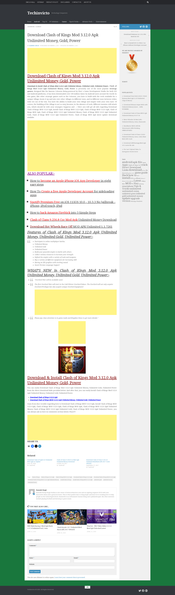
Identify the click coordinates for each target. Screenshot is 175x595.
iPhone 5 (143, 178)
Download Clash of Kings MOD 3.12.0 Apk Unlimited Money (43, 479)
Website (31, 564)
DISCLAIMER (65, 2)
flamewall (125, 173)
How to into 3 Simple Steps (63, 212)
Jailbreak (131, 181)
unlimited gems (129, 194)
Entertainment (101, 22)
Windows (139, 201)
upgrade (135, 198)
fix (147, 170)
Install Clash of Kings (66, 479)
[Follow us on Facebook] (144, 27)
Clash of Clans (133, 165)
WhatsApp (133, 201)
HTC (138, 175)
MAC (123, 184)
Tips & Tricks (73, 22)
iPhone (138, 178)
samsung (141, 184)
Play (136, 183)
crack (144, 164)
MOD (128, 183)
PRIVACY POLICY (52, 2)
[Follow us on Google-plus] (146, 27)
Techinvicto (38, 13)
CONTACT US (76, 2)
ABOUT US (87, 2)
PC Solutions (53, 22)
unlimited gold (98, 479)
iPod (128, 181)
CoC (139, 165)
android (127, 162)
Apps (125, 164)
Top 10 (44, 22)
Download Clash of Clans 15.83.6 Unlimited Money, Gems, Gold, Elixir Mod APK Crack (134, 137)
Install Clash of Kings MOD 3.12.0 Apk (82, 479)
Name (31, 558)
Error (143, 170)
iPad (134, 178)
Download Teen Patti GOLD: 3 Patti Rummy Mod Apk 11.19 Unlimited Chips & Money (134, 98)
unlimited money (107, 479)
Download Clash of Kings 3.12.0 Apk (83, 477)
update (126, 198)
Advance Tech (87, 22)
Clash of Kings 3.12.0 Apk (47, 477)
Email (76, 558)
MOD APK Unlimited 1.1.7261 (71, 226)
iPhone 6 (124, 181)
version (126, 201)
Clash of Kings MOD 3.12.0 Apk (64, 477)
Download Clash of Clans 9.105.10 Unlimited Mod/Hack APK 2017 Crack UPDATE (98, 461)
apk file (137, 162)
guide (144, 172)
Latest (137, 180)
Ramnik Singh (34, 45)
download (135, 169)
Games (64, 22)
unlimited (135, 188)
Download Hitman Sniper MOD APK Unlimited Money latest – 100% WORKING (134, 107)
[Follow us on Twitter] (141, 27)
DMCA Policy (30, 2)
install (126, 177)
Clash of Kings (36, 477)
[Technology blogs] (132, 73)
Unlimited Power (32, 482)
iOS (132, 178)
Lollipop (143, 181)
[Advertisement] (72, 60)
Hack (125, 175)
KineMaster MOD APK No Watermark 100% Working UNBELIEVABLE (131, 128)
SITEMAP (40, 2)
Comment (33, 545)
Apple (144, 162)
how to (132, 175)
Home (29, 22)
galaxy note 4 (131, 173)
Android (37, 22)
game (138, 172)
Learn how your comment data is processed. (69, 577)
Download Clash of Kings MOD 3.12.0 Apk (104, 477)
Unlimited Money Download (73, 219)
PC (132, 184)
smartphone (128, 186)
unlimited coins (130, 191)
